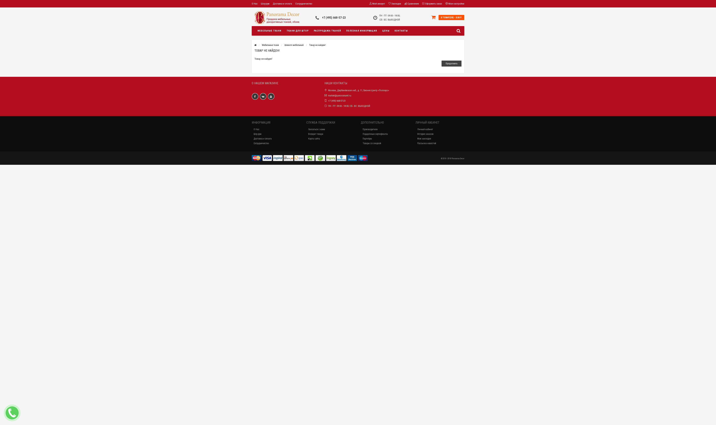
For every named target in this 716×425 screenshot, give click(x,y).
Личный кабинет (425, 129)
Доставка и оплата (282, 3)
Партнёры (367, 138)
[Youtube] (271, 96)
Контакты (401, 30)
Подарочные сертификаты (375, 134)
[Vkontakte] (263, 96)
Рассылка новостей (426, 143)
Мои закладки (424, 138)
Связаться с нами (316, 129)
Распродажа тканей (327, 30)
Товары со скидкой (372, 143)
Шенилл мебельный (294, 45)
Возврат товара (315, 134)
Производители (370, 129)
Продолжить (451, 63)
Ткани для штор (298, 30)
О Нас (254, 3)
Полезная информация (361, 30)
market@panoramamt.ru (339, 95)
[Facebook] (255, 96)
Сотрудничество (303, 3)
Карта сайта (314, 138)
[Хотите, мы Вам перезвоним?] (12, 412)
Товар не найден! (317, 45)
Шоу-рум (265, 3)
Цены (385, 30)
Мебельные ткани (269, 30)
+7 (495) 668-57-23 (334, 17)
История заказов (425, 134)
